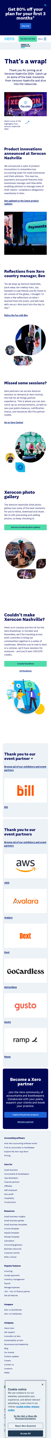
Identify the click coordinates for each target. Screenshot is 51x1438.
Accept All (25, 1433)
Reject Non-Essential (25, 1425)
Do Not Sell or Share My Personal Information (25, 1417)
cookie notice (23, 1406)
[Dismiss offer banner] (45, 5)
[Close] (42, 1384)
